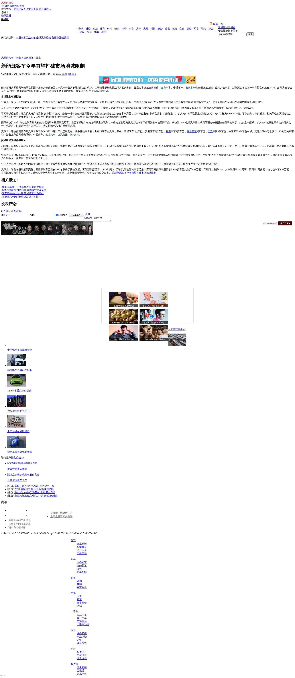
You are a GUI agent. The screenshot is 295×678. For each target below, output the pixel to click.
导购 (79, 584)
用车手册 (82, 587)
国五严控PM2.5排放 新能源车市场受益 (23, 193)
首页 (73, 540)
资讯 (80, 28)
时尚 (109, 28)
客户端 (74, 664)
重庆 (30, 9)
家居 (145, 28)
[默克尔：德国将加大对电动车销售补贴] (16, 365)
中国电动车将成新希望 (19, 349)
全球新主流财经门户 (61, 513)
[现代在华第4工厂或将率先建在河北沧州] (16, 406)
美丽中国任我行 (60, 37)
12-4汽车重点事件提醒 (19, 390)
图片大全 (82, 550)
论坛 (82, 32)
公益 (89, 32)
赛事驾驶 (82, 602)
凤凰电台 (82, 673)
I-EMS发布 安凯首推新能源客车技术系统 (24, 190)
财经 (88, 28)
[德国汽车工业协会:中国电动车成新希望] (177, 345)
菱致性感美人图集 (17, 469)
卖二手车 (82, 618)
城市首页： (7, 9)
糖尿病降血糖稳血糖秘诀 (124, 306)
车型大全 (82, 547)
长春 (35, 9)
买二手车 (82, 615)
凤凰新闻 (82, 667)
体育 (102, 28)
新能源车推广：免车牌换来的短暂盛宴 (23, 187)
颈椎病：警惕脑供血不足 (154, 323)
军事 (196, 28)
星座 (103, 32)
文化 (181, 28)
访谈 (79, 640)
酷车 (79, 599)
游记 (79, 606)
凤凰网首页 (7, 2)
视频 (203, 28)
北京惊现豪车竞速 (17, 480)
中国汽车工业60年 (26, 37)
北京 (16, 9)
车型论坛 (82, 655)
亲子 (124, 28)
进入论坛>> (17, 457)
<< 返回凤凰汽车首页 (12, 6)
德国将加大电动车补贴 (19, 370)
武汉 (20, 9)
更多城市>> (45, 9)
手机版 (5, 19)
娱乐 (95, 28)
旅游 (160, 28)
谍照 (79, 568)
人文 (79, 596)
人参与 (62, 74)
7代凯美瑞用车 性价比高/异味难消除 (34, 489)
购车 (73, 577)
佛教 (96, 32)
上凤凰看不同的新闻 (61, 516)
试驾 (79, 581)
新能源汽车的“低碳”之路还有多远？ (21, 196)
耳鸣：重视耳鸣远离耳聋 (124, 339)
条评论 (72, 74)
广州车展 (82, 553)
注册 (8, 15)
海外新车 (82, 565)
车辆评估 (82, 621)
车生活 (80, 652)
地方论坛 (82, 658)
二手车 (74, 611)
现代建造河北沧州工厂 (19, 411)
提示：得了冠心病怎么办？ (154, 306)
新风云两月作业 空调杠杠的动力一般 (34, 486)
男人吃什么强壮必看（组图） (124, 323)
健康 (116, 28)
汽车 (131, 28)
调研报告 (82, 643)
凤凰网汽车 (7, 57)
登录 (3, 15)
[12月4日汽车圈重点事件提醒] (16, 386)
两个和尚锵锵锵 (17, 527)
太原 (25, 9)
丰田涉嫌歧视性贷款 (18, 431)
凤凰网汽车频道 (226, 27)
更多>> (181, 329)
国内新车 (82, 562)
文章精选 (82, 543)
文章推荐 (173, 329)
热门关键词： (8, 37)
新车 (73, 559)
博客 (210, 28)
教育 (174, 28)
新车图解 (82, 572)
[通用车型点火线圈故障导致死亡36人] (16, 447)
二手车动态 (83, 624)
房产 (138, 28)
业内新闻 (28, 57)
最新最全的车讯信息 (19, 520)
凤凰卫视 (218, 24)
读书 (167, 28)
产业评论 (82, 636)
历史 (189, 28)
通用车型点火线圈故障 (19, 452)
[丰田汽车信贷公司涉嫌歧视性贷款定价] (16, 426)
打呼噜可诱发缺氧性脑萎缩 (154, 339)
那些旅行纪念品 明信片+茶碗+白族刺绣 (35, 495)
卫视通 (80, 670)
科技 (153, 28)
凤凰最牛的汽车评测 (19, 524)
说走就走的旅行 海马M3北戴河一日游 (34, 492)
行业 (18, 57)
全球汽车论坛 (43, 37)
